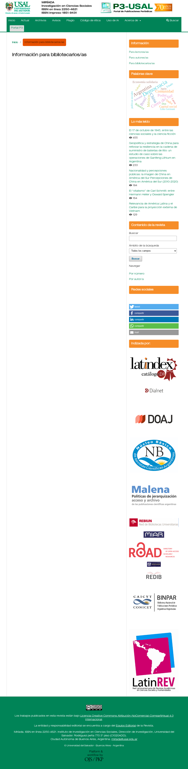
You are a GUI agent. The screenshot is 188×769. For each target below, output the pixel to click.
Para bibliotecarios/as (142, 63)
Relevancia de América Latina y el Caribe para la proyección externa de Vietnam (153, 208)
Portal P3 (17, 28)
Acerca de (132, 20)
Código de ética (90, 20)
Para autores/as (138, 58)
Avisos (56, 20)
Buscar (174, 20)
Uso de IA (112, 20)
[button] (154, 306)
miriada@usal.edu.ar (124, 739)
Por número (136, 274)
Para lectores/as (139, 52)
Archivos (40, 20)
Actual (25, 20)
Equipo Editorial (126, 726)
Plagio (70, 20)
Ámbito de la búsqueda (144, 246)
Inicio (11, 20)
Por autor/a (136, 279)
